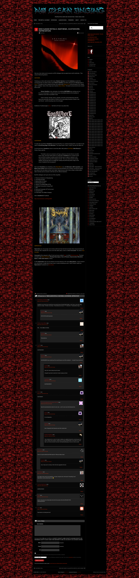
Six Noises (91, 213)
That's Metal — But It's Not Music (95, 166)
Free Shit (91, 86)
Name (39, 542)
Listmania (91, 91)
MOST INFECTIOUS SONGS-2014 (96, 128)
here (50, 105)
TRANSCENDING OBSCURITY (95, 221)
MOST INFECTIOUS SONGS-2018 (96, 134)
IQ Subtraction (92, 89)
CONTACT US (83, 20)
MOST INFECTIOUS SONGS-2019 (96, 136)
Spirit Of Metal (92, 215)
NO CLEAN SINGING (42, 572)
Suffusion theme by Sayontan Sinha (99, 572)
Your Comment (40, 523)
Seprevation (82, 293)
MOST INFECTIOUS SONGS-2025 (96, 145)
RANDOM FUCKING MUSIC (94, 153)
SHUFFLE (91, 163)
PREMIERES (71, 20)
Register (91, 59)
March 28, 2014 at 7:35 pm (46, 461)
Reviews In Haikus (92, 157)
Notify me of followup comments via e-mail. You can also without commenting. (64, 557)
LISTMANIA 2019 (92, 103)
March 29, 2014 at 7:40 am (50, 425)
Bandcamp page (74, 255)
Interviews (91, 87)
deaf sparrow (91, 195)
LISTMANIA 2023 (92, 110)
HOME (35, 20)
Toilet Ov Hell (91, 220)
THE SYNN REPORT (93, 171)
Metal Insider (91, 210)
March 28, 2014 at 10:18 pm (42, 473)
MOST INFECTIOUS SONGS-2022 (96, 140)
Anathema (74, 293)
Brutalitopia (91, 192)
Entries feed (91, 62)
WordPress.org (92, 65)
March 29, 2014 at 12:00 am (50, 380)
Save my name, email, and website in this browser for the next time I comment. (49, 554)
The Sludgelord (92, 218)
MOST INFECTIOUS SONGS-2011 (96, 123)
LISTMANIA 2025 (92, 113)
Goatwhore (78, 293)
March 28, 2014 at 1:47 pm (42, 324)
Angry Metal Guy (92, 187)
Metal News (91, 115)
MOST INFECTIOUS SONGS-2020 (96, 137)
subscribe (71, 557)
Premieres (91, 152)
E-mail (39, 546)
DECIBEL (91, 197)
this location (51, 264)
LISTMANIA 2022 (92, 108)
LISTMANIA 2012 (92, 92)
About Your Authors (93, 71)
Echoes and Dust (92, 199)
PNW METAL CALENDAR (43, 20)
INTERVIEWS (54, 20)
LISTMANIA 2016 (92, 99)
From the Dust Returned (94, 200)
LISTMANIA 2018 (92, 102)
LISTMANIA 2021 (92, 107)
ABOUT (77, 20)
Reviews (91, 155)
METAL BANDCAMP (93, 208)
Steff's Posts (91, 165)
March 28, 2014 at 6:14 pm (50, 367)
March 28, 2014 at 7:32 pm (42, 451)
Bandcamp (91, 189)
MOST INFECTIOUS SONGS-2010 (96, 121)
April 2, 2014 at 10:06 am (42, 509)
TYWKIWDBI (91, 223)
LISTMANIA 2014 (92, 95)
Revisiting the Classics (93, 158)
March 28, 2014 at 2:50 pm (42, 346)
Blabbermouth (92, 191)
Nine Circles (91, 212)
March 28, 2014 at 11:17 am (46, 312)
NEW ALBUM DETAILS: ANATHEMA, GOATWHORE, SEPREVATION (59, 30)
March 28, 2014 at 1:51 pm (46, 334)
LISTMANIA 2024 (92, 111)
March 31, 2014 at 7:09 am (50, 436)
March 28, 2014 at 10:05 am (42, 301)
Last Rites (91, 207)
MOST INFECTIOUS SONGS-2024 (96, 144)
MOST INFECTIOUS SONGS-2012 (96, 124)
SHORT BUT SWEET (93, 161)
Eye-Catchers (91, 83)
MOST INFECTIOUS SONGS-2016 (96, 131)
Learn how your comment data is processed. (58, 563)
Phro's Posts (91, 150)
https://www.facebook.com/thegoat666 (43, 198)
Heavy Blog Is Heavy (93, 202)
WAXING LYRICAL (92, 174)
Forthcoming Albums (93, 84)
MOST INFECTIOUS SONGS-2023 (96, 142)
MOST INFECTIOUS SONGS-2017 (96, 132)
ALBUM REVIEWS (63, 20)
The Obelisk (91, 216)
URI (40, 549)
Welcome (91, 176)
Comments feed (92, 64)
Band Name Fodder (93, 75)
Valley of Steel (92, 224)
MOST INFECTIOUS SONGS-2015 (96, 129)
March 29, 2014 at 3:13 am (42, 496)
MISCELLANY (92, 116)
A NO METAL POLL (39, 23)
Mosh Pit (91, 118)
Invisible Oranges (92, 203)
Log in (90, 61)
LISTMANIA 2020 (92, 105)
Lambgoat (91, 205)
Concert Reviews (92, 79)
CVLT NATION (92, 194)
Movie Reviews (92, 147)
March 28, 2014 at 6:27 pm (42, 393)
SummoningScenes (41, 484)
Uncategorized (92, 173)
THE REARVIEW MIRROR (94, 169)
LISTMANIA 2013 (92, 94)
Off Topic (91, 148)
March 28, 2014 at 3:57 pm (46, 357)
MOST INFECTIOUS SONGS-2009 (96, 120)
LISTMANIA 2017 (92, 100)
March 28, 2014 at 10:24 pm (46, 403)
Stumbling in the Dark (42, 299)
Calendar (91, 78)
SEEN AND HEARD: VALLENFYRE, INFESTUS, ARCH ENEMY (71, 23)
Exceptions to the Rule (93, 81)
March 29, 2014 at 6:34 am (50, 414)
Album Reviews (92, 73)
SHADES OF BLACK (93, 160)
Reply (82, 308)
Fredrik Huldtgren (48, 434)
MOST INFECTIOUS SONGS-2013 (96, 126)
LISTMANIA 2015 (92, 97)
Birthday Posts (92, 76)
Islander (41, 293)
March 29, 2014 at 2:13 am (42, 485)
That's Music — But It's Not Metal (95, 168)
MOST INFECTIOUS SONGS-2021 (96, 139)
